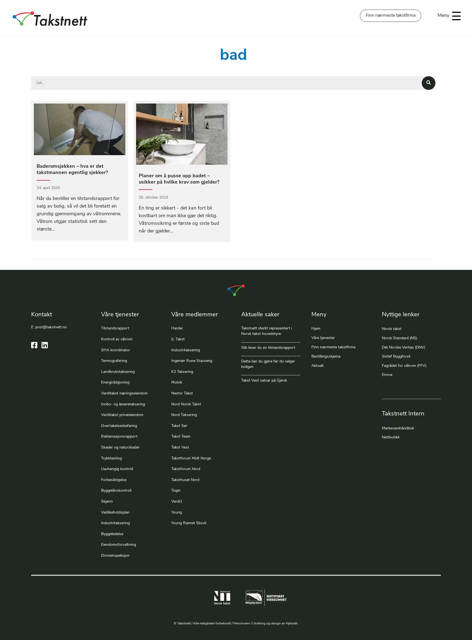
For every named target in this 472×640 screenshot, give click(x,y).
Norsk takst (392, 329)
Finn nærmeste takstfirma (333, 347)
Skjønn (107, 502)
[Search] (428, 83)
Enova (387, 375)
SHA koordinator (115, 350)
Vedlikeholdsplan (115, 513)
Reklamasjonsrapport (119, 437)
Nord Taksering (184, 415)
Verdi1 (176, 502)
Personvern (241, 623)
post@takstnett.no (51, 327)
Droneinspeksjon (115, 556)
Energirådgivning (115, 383)
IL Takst (178, 339)
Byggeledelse (112, 534)
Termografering (114, 361)
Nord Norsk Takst (186, 404)
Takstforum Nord (185, 469)
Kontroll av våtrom (116, 339)
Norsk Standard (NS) (399, 338)
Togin (176, 491)
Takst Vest (180, 448)
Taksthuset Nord (185, 480)
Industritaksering (115, 523)
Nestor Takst (182, 393)
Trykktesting (111, 458)
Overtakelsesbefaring (119, 426)
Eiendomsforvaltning (118, 545)
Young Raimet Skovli (188, 523)
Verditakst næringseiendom (124, 393)
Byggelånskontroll (116, 491)
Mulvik (176, 383)
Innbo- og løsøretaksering (123, 404)
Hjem (315, 329)
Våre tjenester (323, 338)
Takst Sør (179, 426)
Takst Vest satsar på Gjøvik (264, 381)
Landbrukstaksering (118, 372)
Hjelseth (292, 623)
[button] (448, 16)
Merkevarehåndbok (398, 428)
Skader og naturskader (120, 448)
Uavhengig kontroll (117, 469)
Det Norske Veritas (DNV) (403, 348)
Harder (177, 328)
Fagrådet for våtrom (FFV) (404, 366)
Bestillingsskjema (325, 357)
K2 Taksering (182, 372)
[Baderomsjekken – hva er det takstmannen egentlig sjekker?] (79, 170)
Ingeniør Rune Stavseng (191, 361)
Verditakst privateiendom (122, 415)
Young (176, 513)
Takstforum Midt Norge (191, 458)
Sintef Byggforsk (396, 357)
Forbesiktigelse (113, 480)
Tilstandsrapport (115, 328)
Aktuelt (317, 366)
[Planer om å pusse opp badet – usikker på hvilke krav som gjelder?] (181, 171)
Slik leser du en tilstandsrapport (268, 348)
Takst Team (180, 437)
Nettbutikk (391, 437)
